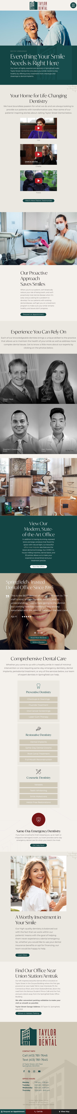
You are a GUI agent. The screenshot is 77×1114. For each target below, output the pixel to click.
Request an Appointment (33, 314)
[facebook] (24, 1072)
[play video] (38, 128)
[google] (29, 1072)
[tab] (35, 633)
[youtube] (39, 1072)
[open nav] (73, 5)
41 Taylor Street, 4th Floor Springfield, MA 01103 (32, 1065)
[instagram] (34, 1072)
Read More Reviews (38, 638)
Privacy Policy (43, 1102)
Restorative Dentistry (38, 735)
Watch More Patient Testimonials (38, 201)
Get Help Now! (38, 845)
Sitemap (32, 1102)
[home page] (38, 5)
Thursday (26, 1090)
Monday (25, 1082)
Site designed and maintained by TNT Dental (38, 1105)
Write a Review (38, 642)
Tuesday (26, 1085)
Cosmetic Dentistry (39, 777)
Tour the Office (39, 567)
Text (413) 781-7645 (35, 1060)
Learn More (22, 955)
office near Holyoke (31, 547)
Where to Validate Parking (28, 1013)
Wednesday (27, 1088)
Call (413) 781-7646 (35, 1055)
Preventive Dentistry (38, 692)
